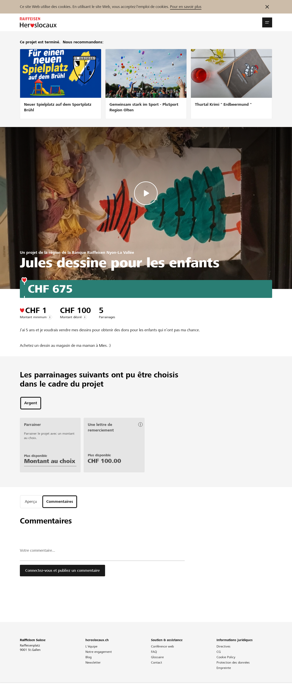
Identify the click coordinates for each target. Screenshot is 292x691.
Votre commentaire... (37, 550)
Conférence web (162, 646)
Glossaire (157, 657)
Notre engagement (98, 652)
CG (219, 652)
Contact (156, 662)
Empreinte (224, 668)
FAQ (154, 652)
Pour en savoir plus (185, 6)
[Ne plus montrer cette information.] (267, 7)
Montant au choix (49, 461)
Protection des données (233, 662)
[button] (267, 22)
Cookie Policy (226, 657)
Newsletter (93, 662)
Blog (88, 657)
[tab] (30, 403)
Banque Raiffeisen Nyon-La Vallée (103, 252)
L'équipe (91, 646)
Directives (223, 646)
